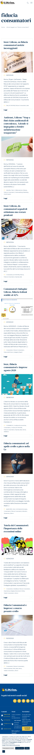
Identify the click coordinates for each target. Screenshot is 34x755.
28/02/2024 (10, 242)
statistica (6, 431)
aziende (8, 190)
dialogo (25, 190)
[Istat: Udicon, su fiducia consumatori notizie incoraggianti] (17, 62)
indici (14, 668)
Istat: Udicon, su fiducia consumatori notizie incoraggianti (16, 45)
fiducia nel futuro (8, 352)
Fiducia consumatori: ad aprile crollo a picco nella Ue (17, 446)
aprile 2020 (9, 509)
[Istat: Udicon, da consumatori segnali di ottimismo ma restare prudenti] (17, 229)
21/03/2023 (9, 322)
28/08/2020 (10, 397)
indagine (16, 352)
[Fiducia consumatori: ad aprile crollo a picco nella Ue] (17, 463)
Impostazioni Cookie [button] (8, 748)
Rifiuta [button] (27, 748)
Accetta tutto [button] (19, 748)
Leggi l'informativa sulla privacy (11, 745)
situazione (6, 513)
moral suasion (7, 194)
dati (7, 105)
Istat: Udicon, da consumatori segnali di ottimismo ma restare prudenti (15, 210)
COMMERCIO (9, 425)
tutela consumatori (9, 593)
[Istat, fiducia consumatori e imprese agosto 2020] (17, 384)
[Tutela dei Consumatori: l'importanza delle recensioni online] (17, 545)
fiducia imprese (8, 668)
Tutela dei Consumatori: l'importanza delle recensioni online (16, 528)
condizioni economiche (20, 425)
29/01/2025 (9, 75)
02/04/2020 (10, 558)
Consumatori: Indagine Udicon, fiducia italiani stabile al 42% (15, 292)
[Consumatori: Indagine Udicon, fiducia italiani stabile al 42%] (17, 309)
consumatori (9, 274)
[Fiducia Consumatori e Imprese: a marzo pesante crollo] (17, 625)
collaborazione (18, 190)
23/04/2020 (10, 476)
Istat (28, 105)
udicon (12, 513)
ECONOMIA (12, 105)
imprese (17, 276)
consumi (13, 427)
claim (12, 190)
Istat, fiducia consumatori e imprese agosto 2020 (15, 367)
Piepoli (20, 352)
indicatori (24, 511)
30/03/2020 (10, 638)
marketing (25, 192)
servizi (24, 429)
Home (3, 27)
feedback (16, 588)
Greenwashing (18, 192)
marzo (20, 668)
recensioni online (20, 591)
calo (14, 509)
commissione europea (21, 509)
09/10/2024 (10, 160)
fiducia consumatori (20, 105)
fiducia (22, 274)
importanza (7, 591)
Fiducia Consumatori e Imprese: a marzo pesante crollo (15, 608)
